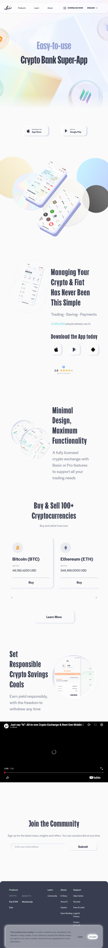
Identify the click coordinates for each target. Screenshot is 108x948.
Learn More (54, 617)
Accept (92, 936)
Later (80, 936)
